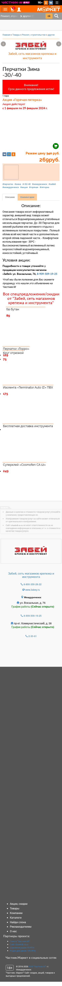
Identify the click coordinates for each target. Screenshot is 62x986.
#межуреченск (39, 184)
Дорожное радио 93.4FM (22, 947)
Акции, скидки (18, 903)
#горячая (33, 187)
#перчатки (7, 184)
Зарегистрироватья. (25, 653)
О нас (13, 931)
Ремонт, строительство (34, 34)
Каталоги (15, 917)
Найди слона (18, 922)
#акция (24, 187)
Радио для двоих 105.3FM (22, 950)
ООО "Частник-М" (37, 966)
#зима (18, 184)
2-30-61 (32, 636)
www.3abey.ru (32, 589)
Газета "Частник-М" (19, 941)
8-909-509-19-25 (47, 274)
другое (51, 34)
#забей (52, 184)
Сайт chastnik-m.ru (19, 944)
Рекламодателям (20, 926)
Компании (16, 913)
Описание (10, 197)
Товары (16, 34)
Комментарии (27, 197)
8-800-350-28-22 (32, 584)
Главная (6, 34)
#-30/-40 (26, 184)
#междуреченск (10, 187)
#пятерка (44, 187)
